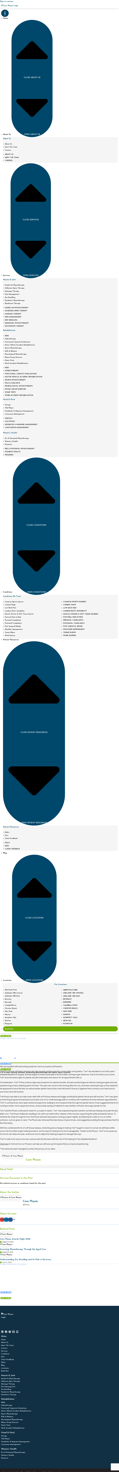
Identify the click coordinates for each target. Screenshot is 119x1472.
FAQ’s (7, 832)
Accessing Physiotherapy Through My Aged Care (23, 1249)
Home (3, 1340)
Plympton (8, 1024)
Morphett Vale (10, 1017)
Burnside (8, 1002)
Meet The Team (11, 147)
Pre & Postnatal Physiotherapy (17, 438)
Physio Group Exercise (13, 357)
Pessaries (8, 444)
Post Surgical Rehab (13, 626)
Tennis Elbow (10, 632)
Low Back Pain (10, 608)
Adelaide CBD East (12, 996)
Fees (6, 835)
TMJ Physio (9, 408)
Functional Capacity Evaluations (17, 342)
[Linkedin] (2, 1332)
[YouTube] (17, 1332)
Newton (8, 1021)
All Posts (26, 1205)
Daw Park (8, 1011)
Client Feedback (11, 838)
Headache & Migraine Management (19, 411)
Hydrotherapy (10, 339)
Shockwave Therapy (12, 303)
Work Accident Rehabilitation (16, 363)
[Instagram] (10, 1332)
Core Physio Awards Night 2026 (15, 1239)
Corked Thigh (10, 605)
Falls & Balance (11, 351)
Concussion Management (14, 414)
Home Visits (9, 360)
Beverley (8, 999)
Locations (5, 1368)
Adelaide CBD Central (13, 993)
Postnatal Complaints (13, 623)
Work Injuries (10, 635)
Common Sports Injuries (14, 602)
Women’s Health (11, 441)
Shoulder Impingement (14, 629)
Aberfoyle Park (11, 990)
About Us (8, 144)
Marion (7, 1014)
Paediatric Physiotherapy (15, 300)
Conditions (5, 1354)
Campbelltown (10, 1005)
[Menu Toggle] (5, 13)
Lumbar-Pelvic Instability (14, 611)
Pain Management (12, 294)
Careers (8, 150)
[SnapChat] (13, 1332)
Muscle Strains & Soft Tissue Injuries (19, 614)
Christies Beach (11, 1008)
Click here (4, 1144)
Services (4, 1351)
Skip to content (6, 1)
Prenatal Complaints (13, 620)
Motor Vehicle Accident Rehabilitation (20, 345)
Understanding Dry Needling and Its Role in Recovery (25, 1260)
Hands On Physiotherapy (14, 285)
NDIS (7, 336)
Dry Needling (10, 297)
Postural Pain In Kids (13, 617)
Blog (3, 1365)
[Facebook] (6, 1332)
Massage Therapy (12, 291)
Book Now (5, 1371)
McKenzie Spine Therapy (14, 288)
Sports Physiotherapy (13, 348)
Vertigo (8, 405)
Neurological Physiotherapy (15, 354)
